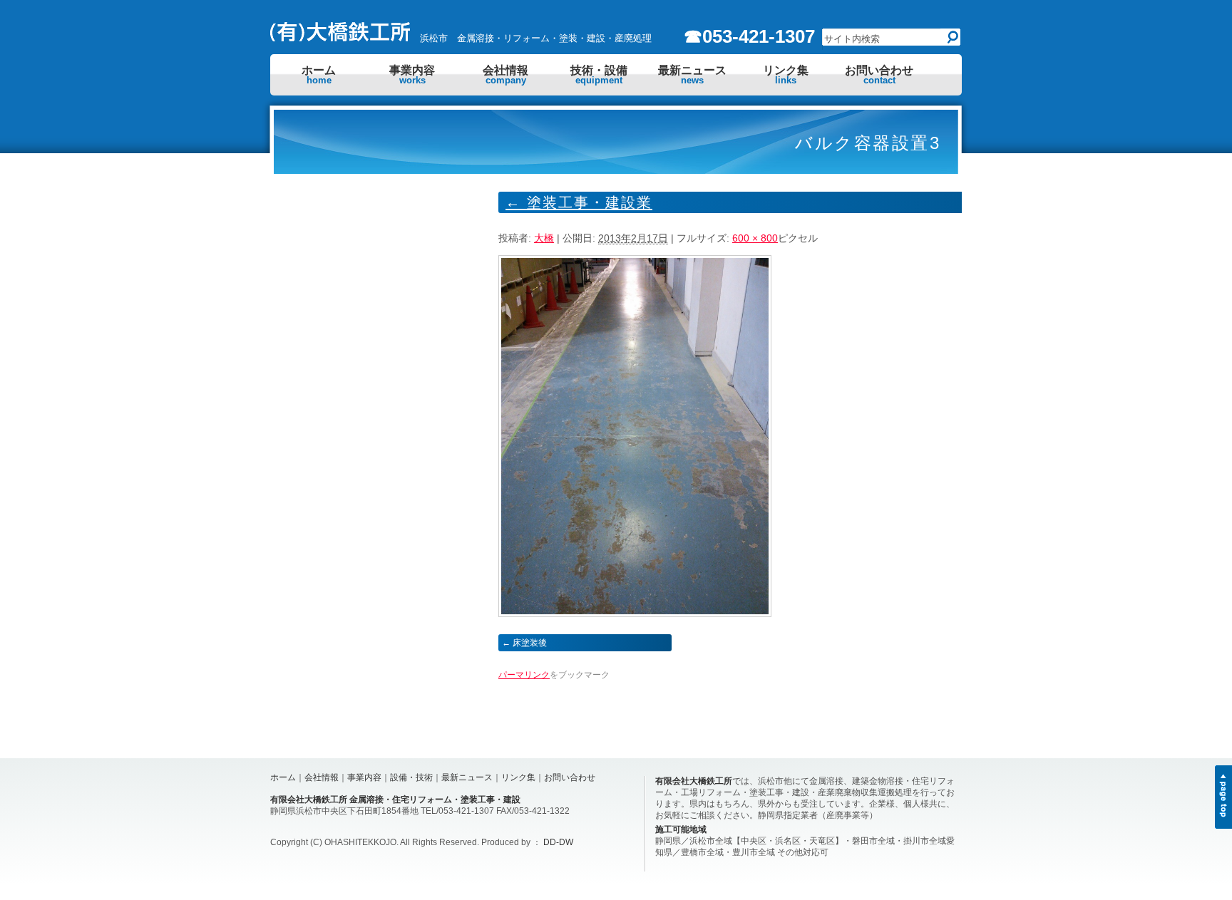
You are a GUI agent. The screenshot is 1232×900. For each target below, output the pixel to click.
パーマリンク (524, 675)
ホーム (319, 75)
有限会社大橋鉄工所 (693, 781)
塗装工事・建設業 (578, 202)
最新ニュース (692, 75)
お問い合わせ (879, 75)
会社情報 (505, 75)
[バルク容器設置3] (634, 613)
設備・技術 (411, 777)
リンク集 (785, 75)
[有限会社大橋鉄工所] (341, 37)
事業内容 (412, 75)
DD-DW (558, 842)
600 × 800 (755, 238)
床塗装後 (530, 643)
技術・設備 (598, 75)
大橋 (544, 238)
